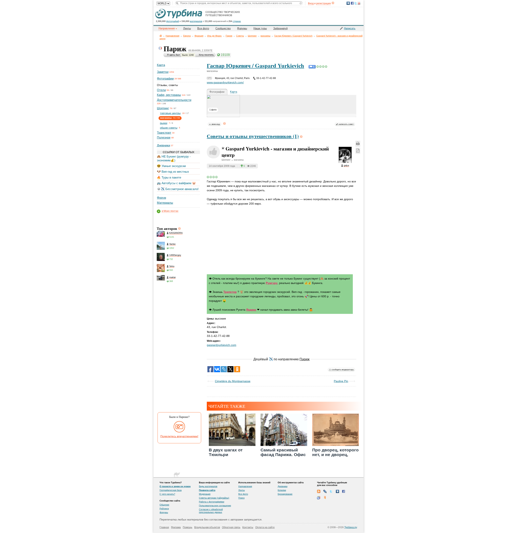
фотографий (172, 21)
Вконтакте (337, 491)
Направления (172, 36)
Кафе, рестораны (169, 95)
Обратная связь (231, 527)
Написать (349, 28)
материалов (196, 21)
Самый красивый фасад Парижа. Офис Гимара (283, 455)
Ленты (187, 28)
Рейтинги (164, 508)
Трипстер (230, 291)
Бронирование (285, 494)
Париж (229, 36)
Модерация (204, 494)
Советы (240, 36)
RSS (318, 491)
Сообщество (223, 28)
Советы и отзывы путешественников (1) (253, 136)
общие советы (168, 127)
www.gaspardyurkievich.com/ (225, 82)
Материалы (165, 202)
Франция (198, 36)
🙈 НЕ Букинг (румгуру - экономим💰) (174, 158)
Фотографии (165, 78)
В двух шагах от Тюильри (226, 452)
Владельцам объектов (207, 527)
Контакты (247, 527)
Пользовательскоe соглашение (215, 505)
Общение (164, 505)
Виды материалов (208, 486)
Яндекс (251, 309)
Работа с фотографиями (211, 501)
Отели (161, 90)
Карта (161, 65)
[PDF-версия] (357, 151)
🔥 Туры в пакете (169, 177)
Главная (161, 36)
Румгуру (271, 283)
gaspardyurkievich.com (221, 345)
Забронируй (280, 28)
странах (237, 21)
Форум (161, 197)
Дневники (163, 145)
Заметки (162, 72)
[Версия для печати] (357, 144)
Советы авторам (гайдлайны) (214, 498)
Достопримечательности (174, 100)
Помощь (187, 527)
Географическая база (171, 490)
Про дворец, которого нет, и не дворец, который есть (335, 455)
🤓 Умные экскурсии (171, 166)
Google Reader (318, 497)
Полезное (163, 137)
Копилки (282, 490)
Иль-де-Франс (214, 36)
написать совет (346, 124)
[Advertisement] (178, 348)
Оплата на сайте (265, 527)
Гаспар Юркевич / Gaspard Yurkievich (293, 36)
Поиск (241, 498)
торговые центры (170, 113)
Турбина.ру (350, 527)
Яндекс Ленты (325, 497)
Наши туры (260, 28)
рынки (163, 123)
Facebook (343, 491)
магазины (265, 36)
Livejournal (325, 491)
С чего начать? (167, 494)
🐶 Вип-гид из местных (173, 171)
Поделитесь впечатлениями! (179, 436)
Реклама (176, 527)
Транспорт (164, 132)
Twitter (331, 491)
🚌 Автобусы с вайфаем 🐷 (176, 183)
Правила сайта (207, 490)
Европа (187, 36)
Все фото (203, 28)
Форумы (242, 28)
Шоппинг (252, 36)
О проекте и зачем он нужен (175, 486)
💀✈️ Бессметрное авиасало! (178, 189)
